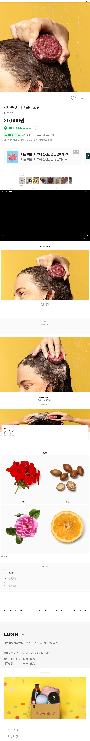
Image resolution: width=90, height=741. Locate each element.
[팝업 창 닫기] (45, 672)
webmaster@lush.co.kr (35, 653)
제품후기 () (34, 188)
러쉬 (14, 634)
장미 (22, 550)
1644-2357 (11, 653)
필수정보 (79, 188)
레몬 (67, 550)
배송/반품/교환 (56, 188)
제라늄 (23, 501)
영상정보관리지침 (48, 643)
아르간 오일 (67, 501)
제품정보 (11, 188)
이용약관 (31, 643)
